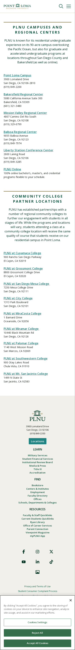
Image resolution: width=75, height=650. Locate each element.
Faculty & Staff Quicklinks (37, 515)
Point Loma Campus (17, 75)
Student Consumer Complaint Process (37, 591)
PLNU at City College (18, 298)
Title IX (37, 469)
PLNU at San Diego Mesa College (27, 284)
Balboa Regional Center (20, 132)
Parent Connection (37, 529)
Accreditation (37, 472)
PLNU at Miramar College (21, 329)
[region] (37, 622)
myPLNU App (37, 536)
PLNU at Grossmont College (23, 268)
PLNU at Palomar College (21, 343)
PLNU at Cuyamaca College (22, 253)
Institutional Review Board (37, 462)
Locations (37, 441)
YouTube (24, 562)
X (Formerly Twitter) (51, 552)
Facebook (24, 552)
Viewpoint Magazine (38, 532)
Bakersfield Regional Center (23, 94)
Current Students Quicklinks (37, 518)
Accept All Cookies (37, 643)
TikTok (51, 562)
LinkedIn (37, 562)
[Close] (71, 600)
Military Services (37, 455)
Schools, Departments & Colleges (37, 502)
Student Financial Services (37, 458)
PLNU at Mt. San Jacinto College (26, 374)
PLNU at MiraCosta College (22, 313)
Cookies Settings (37, 622)
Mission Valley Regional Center (25, 113)
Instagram (37, 552)
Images (37, 572)
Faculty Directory (38, 495)
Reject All (37, 632)
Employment (37, 492)
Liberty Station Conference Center (28, 150)
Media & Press (37, 465)
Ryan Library (37, 522)
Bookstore (37, 485)
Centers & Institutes (37, 488)
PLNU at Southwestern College (26, 358)
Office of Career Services (37, 525)
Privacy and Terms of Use (37, 586)
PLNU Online (12, 169)
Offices (37, 499)
